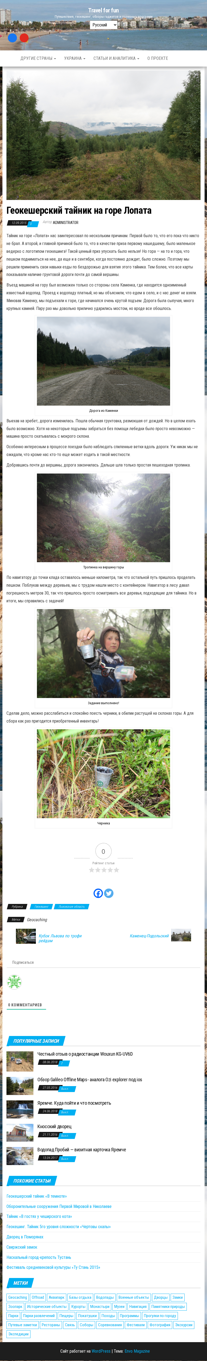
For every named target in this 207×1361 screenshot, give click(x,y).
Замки (177, 1297)
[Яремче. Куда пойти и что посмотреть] (19, 1109)
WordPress (101, 1351)
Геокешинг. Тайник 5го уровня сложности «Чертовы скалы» (58, 1226)
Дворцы (161, 1297)
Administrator (65, 222)
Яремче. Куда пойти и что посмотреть (74, 1103)
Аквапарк (56, 1297)
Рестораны (51, 1324)
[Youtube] (24, 38)
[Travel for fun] (9, 58)
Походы (108, 1315)
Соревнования (110, 1324)
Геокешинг (41, 907)
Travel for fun (103, 10)
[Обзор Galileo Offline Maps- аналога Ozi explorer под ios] (19, 1085)
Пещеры (66, 1315)
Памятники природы (168, 1306)
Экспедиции (18, 1334)
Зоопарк (15, 1306)
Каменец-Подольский (149, 936)
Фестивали (136, 1324)
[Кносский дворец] (19, 1132)
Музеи (119, 1306)
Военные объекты (134, 1297)
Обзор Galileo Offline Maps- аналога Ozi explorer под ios (89, 1079)
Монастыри (99, 1306)
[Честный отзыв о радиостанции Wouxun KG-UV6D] (19, 1061)
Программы (129, 1315)
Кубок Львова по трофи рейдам (60, 938)
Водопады (105, 1297)
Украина (73, 58)
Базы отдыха (80, 1297)
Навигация (138, 1306)
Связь (70, 1324)
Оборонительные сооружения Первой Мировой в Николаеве (59, 1206)
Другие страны (36, 58)
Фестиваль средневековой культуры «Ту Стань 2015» (53, 1267)
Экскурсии (183, 1324)
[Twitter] (108, 890)
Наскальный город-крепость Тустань (38, 1257)
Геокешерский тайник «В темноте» (36, 1196)
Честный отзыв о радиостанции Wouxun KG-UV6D (85, 1054)
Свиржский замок (21, 1247)
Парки (13, 1315)
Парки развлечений (39, 1315)
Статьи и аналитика (115, 58)
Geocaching (37, 919)
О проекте (157, 58)
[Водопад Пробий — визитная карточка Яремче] (19, 1155)
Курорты (78, 1306)
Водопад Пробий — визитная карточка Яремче (81, 1149)
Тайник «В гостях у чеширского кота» (39, 1216)
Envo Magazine (137, 1351)
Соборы (86, 1324)
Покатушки (87, 1315)
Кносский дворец (54, 1126)
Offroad (38, 1297)
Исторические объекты (47, 1306)
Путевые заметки (22, 1324)
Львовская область (71, 907)
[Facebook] (12, 38)
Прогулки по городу (160, 1315)
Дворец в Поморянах (24, 1236)
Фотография (160, 1324)
